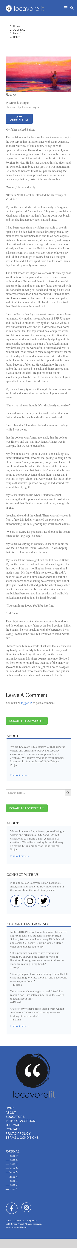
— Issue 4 (12, 1176)
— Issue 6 (12, 1168)
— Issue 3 (12, 1180)
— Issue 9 (12, 1155)
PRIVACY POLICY (18, 1133)
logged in (26, 703)
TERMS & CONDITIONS (22, 1137)
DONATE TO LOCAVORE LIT (26, 720)
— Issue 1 (12, 1189)
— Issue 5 (12, 1172)
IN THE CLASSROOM (21, 1120)
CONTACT (13, 1129)
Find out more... (19, 855)
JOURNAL (13, 1125)
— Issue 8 (12, 1159)
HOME (10, 1108)
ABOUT (11, 1112)
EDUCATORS (15, 1116)
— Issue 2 (12, 1184)
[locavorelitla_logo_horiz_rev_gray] (25, 6)
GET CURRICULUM (19, 119)
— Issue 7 (12, 1164)
